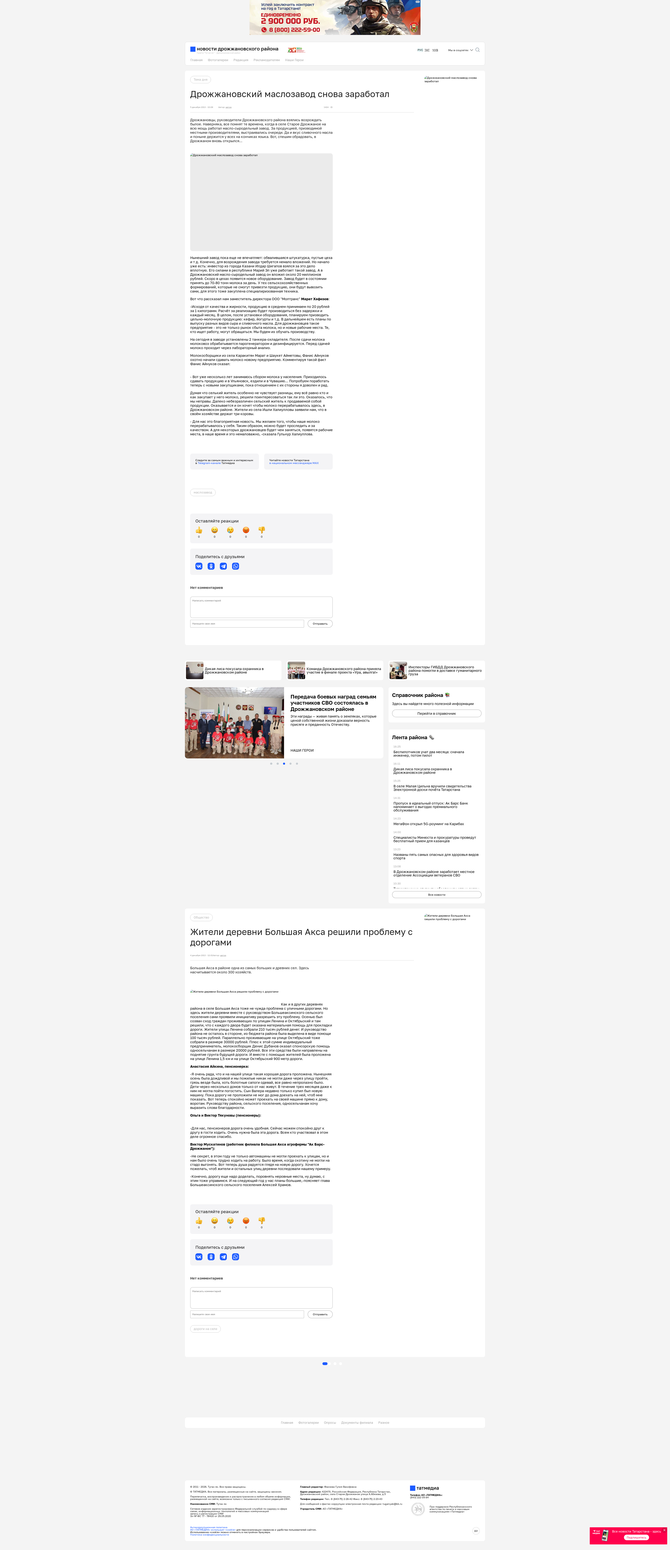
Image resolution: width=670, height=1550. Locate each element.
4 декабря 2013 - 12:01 (201, 955)
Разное (383, 1422)
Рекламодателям (267, 60)
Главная (196, 60)
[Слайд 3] (284, 764)
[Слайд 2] (278, 764)
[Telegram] (223, 566)
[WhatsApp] (235, 566)
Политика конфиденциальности (209, 1534)
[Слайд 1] (271, 764)
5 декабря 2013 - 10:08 (201, 107)
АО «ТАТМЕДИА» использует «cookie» (213, 1529)
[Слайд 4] (290, 764)
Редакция (240, 60)
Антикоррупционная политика (208, 1527)
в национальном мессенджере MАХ (294, 463)
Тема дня (200, 79)
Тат (427, 50)
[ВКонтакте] (198, 566)
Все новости (436, 894)
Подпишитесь (636, 1537)
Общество (201, 917)
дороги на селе (205, 1329)
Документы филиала (357, 1422)
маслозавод (203, 492)
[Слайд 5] (297, 764)
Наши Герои (294, 60)
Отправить (320, 623)
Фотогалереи (218, 60)
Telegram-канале (209, 463)
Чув (435, 50)
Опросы (330, 1422)
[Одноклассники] (211, 566)
